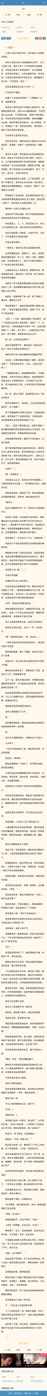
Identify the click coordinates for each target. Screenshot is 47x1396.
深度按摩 (19, 31)
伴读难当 (34, 31)
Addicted (6, 27)
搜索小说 (27, 1393)
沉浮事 (18, 27)
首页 (10, 1393)
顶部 (37, 1393)
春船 (4, 1377)
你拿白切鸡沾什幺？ (9, 1381)
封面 (28, 15)
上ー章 (7, 15)
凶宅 (18, 1377)
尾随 (4, 31)
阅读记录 (18, 1393)
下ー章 (39, 15)
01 (23, 2)
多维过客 (19, 1381)
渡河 (32, 1377)
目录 (18, 15)
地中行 (33, 27)
